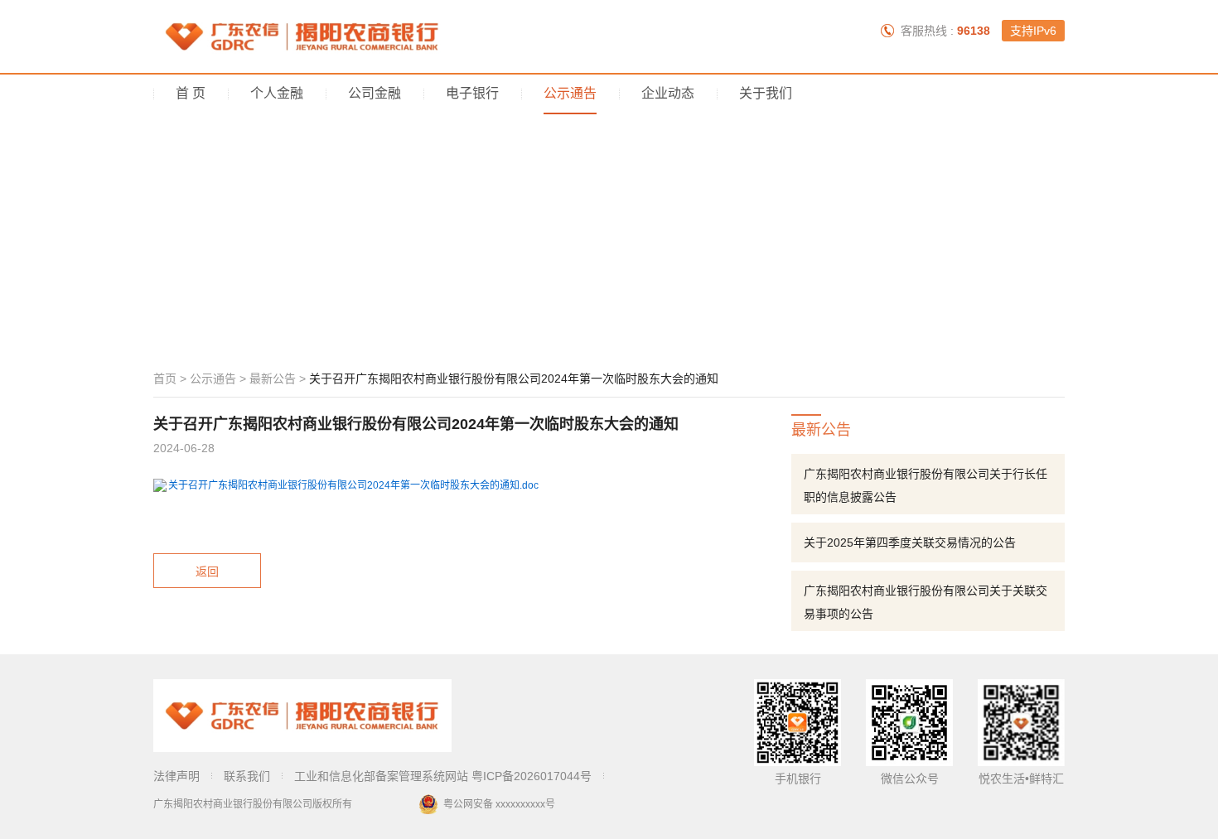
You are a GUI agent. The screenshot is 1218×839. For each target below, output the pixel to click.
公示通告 (570, 93)
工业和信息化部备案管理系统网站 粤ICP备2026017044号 (443, 776)
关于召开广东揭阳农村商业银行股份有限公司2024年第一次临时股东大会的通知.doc (353, 485)
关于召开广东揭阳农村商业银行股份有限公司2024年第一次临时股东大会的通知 (513, 378)
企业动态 (667, 93)
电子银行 (472, 93)
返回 (207, 571)
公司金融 (374, 93)
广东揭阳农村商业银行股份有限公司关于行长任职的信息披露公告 (925, 485)
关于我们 (765, 93)
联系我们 (247, 776)
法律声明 (176, 776)
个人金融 (276, 93)
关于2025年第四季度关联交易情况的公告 (910, 542)
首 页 (190, 93)
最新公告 (272, 378)
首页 (164, 378)
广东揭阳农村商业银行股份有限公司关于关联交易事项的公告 (925, 602)
